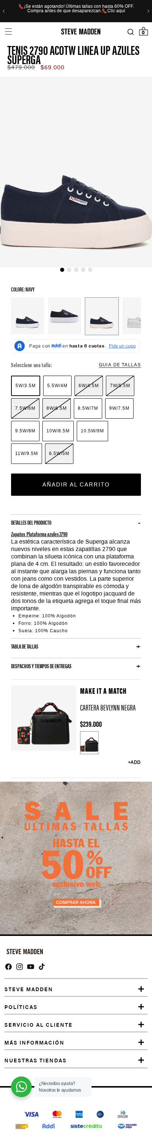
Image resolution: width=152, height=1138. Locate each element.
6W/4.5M (89, 386)
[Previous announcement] (3, 11)
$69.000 (53, 67)
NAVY (102, 316)
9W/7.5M (119, 408)
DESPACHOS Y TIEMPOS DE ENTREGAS (41, 666)
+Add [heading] (134, 762)
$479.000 (21, 67)
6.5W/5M (59, 453)
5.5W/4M (57, 386)
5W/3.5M (25, 386)
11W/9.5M (26, 453)
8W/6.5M (56, 408)
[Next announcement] (148, 11)
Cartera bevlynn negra (108, 707)
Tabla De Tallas (24, 646)
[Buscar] (130, 31)
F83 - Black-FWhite (64, 316)
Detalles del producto (31, 522)
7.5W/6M (25, 408)
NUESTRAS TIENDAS (35, 1060)
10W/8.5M (58, 431)
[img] (8, 967)
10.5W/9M (92, 431)
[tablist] (76, 269)
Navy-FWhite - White (27, 316)
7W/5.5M (120, 386)
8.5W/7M (88, 408)
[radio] (25, 386)
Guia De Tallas (120, 364)
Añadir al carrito (76, 484)
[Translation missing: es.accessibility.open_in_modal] (76, 171)
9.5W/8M (25, 431)
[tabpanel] (76, 171)
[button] (8, 31)
